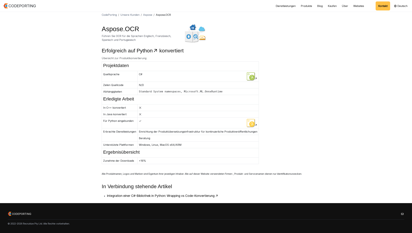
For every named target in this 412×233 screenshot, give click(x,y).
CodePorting (109, 14)
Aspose (147, 14)
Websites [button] (358, 6)
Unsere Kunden (130, 14)
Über (345, 6)
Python (145, 51)
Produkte (306, 6)
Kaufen (332, 6)
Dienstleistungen (286, 6)
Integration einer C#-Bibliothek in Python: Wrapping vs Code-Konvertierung (161, 196)
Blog (320, 6)
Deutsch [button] (402, 6)
